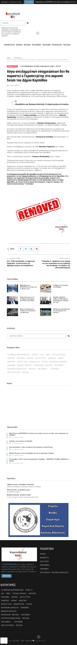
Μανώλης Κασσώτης (25, 365)
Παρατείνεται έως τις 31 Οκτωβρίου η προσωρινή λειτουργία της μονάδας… (27, 298)
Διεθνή (61, 358)
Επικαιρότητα (17, 58)
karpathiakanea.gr (7, 641)
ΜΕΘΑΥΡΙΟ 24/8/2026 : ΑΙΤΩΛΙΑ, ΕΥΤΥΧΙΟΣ (19, 495)
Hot (42, 355)
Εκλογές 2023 (22, 362)
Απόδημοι (21, 358)
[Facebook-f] (37, 33)
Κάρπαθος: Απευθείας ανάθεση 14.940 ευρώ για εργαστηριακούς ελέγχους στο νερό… (61, 299)
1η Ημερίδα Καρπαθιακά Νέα (18, 355)
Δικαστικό (11, 362)
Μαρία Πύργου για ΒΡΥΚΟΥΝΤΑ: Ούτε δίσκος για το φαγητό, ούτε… (28, 286)
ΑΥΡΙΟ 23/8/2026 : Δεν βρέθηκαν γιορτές (18, 490)
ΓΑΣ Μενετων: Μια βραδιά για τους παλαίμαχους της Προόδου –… (61, 310)
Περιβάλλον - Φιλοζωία (43, 365)
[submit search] (27, 23)
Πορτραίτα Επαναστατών (17, 369)
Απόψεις (30, 358)
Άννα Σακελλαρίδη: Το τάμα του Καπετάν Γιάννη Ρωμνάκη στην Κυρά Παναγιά (31, 447)
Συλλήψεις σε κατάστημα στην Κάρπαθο (60, 286)
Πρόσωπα (31, 369)
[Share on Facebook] (20, 249)
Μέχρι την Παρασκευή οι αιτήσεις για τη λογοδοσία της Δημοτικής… (27, 310)
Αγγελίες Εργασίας (59, 355)
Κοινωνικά (11, 365)
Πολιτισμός (58, 365)
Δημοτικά (52, 358)
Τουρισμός (55, 369)
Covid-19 (35, 355)
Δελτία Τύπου (40, 358)
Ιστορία (45, 362)
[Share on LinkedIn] (31, 249)
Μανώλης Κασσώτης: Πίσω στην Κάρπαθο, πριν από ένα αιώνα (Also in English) (31, 453)
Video (48, 355)
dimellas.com (40, 641)
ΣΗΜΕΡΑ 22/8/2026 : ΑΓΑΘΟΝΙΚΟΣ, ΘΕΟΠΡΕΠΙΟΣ (20, 484)
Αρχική (9, 58)
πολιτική (25, 372)
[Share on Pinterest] (37, 249)
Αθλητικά (11, 358)
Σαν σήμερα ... (43, 369)
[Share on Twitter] (26, 249)
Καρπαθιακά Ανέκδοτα (58, 362)
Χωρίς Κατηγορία (13, 372)
